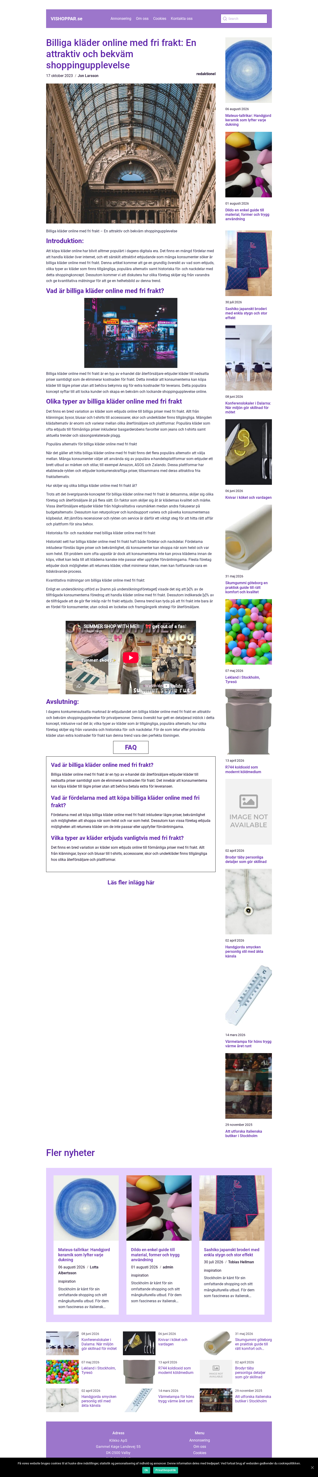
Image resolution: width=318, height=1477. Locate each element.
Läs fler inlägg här (131, 882)
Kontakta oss (182, 18)
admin (168, 1267)
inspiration (67, 1281)
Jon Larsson (88, 75)
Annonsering (121, 18)
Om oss (142, 18)
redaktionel (206, 74)
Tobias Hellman (241, 1262)
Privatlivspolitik (166, 1470)
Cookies (159, 18)
